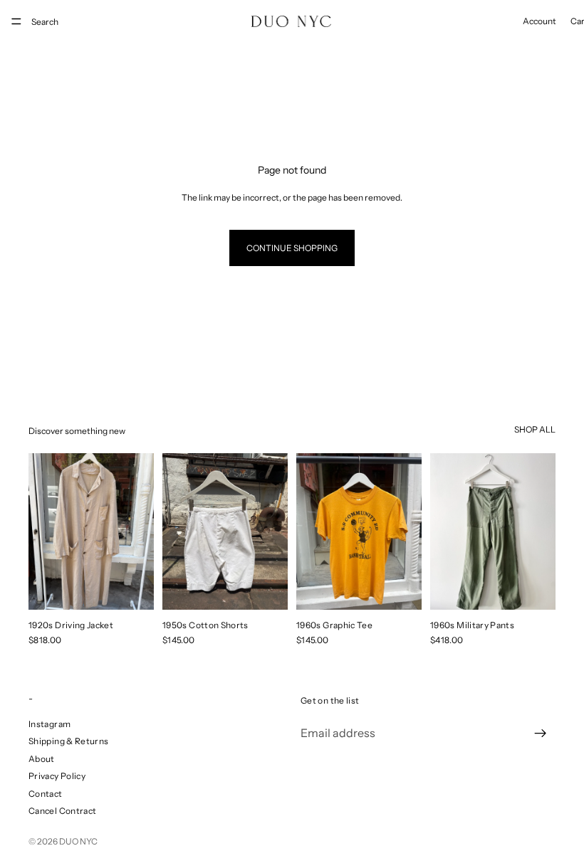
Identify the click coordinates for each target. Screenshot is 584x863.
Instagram (49, 724)
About (41, 758)
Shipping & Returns (68, 741)
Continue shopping (292, 248)
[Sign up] (541, 733)
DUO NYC (78, 841)
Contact (45, 793)
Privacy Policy (56, 776)
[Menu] (16, 21)
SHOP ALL (535, 429)
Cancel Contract (62, 810)
